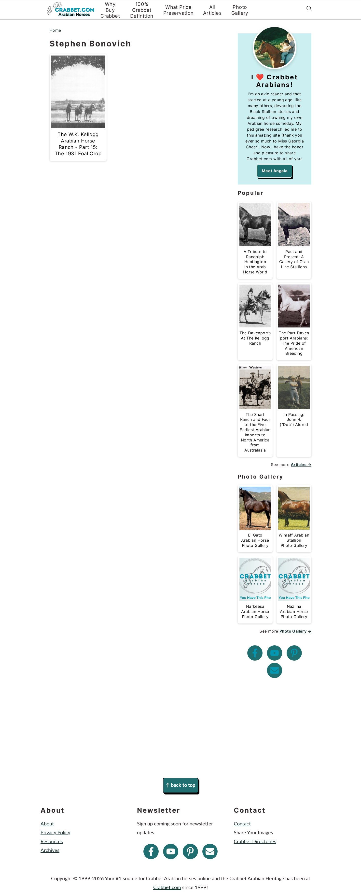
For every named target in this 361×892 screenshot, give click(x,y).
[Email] (274, 670)
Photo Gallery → (295, 631)
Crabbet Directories (255, 841)
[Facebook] (255, 653)
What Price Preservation (178, 10)
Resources (52, 841)
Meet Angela (274, 170)
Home (55, 30)
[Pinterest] (294, 653)
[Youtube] (274, 653)
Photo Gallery (239, 10)
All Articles (212, 10)
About (47, 823)
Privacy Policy (55, 832)
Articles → (301, 464)
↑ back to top (180, 785)
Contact (242, 823)
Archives (50, 850)
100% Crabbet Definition (141, 10)
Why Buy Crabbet (110, 10)
